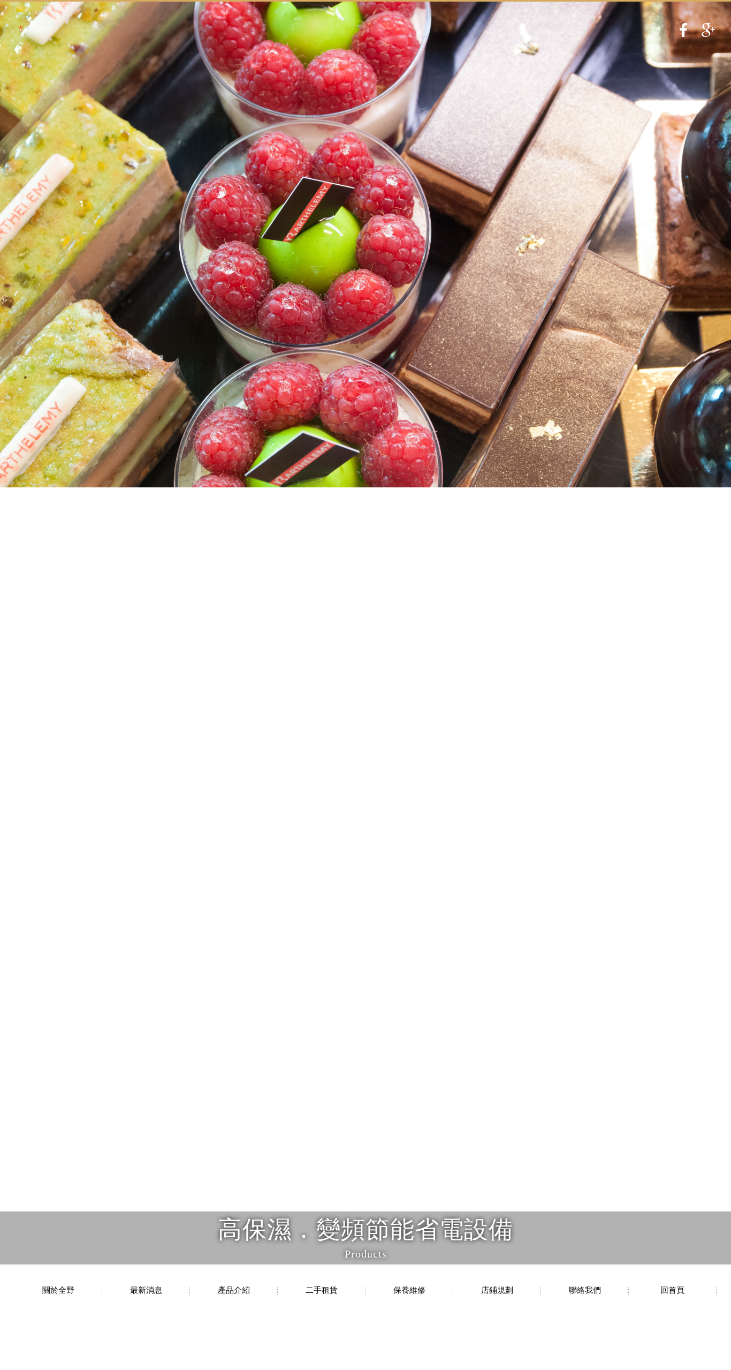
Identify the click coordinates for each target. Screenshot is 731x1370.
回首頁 (672, 1290)
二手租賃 (322, 1290)
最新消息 (146, 1290)
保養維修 (409, 1290)
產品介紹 (234, 1290)
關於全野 (58, 1290)
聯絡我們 (585, 1290)
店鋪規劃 (497, 1290)
